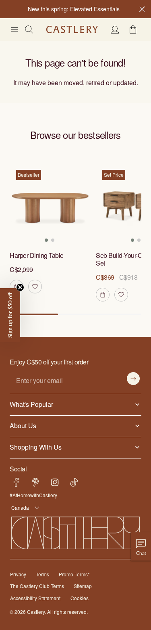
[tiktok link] (74, 482)
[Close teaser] (20, 287)
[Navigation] (14, 29)
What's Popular (30, 404)
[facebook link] (16, 482)
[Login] (115, 29)
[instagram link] (54, 482)
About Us (22, 425)
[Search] (29, 29)
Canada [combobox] (18, 507)
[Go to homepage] (72, 29)
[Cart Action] (103, 294)
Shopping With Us (34, 447)
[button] (132, 29)
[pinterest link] (35, 482)
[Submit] (133, 378)
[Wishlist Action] (35, 286)
